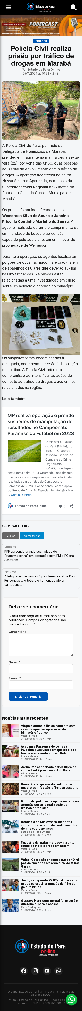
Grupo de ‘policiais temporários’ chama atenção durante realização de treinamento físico (50, 805)
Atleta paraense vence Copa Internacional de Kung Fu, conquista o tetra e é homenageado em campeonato (40, 580)
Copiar (10, 535)
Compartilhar (32, 535)
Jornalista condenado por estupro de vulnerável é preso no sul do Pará (48, 768)
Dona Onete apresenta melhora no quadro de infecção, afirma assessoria (49, 786)
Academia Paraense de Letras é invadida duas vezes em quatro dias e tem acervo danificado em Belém (49, 750)
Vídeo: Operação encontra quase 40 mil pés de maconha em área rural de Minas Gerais (50, 863)
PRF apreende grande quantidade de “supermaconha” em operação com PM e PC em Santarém (39, 556)
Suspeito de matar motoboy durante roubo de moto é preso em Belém (47, 844)
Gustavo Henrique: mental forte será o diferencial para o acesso (49, 902)
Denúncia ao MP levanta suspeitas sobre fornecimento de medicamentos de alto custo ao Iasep (49, 825)
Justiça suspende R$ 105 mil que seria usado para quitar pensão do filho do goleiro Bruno (49, 884)
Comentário (17, 631)
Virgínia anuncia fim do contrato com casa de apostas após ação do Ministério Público (48, 729)
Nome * (14, 662)
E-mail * (15, 678)
